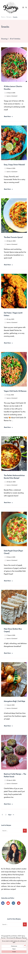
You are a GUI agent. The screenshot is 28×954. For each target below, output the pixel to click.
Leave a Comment (12, 96)
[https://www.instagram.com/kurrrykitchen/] (13, 903)
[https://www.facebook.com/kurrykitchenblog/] (3, 903)
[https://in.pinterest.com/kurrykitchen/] (18, 903)
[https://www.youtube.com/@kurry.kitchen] (8, 903)
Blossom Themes (21, 938)
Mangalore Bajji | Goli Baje (14, 701)
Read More (7, 116)
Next (9, 815)
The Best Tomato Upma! (13, 237)
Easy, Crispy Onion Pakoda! (14, 164)
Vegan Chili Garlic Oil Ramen (15, 391)
